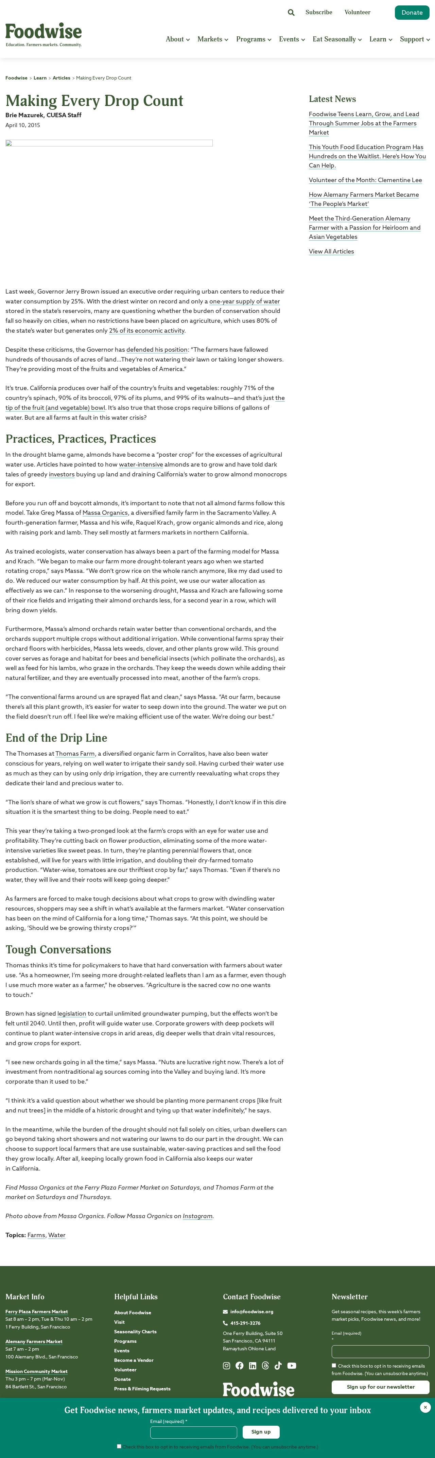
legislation (71, 1014)
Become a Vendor (134, 1360)
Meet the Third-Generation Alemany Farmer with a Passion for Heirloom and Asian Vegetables (365, 228)
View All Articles (331, 252)
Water (57, 1235)
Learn (377, 39)
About (175, 39)
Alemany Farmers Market (34, 1341)
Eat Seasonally (334, 39)
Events (289, 39)
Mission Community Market (36, 1371)
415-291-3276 (245, 1323)
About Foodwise (132, 1313)
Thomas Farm (75, 754)
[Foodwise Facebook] (240, 1367)
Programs (250, 39)
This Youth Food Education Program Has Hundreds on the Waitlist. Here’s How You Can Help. (367, 156)
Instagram (197, 1216)
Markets (209, 39)
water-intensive (141, 465)
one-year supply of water (244, 302)
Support (412, 39)
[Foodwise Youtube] (291, 1367)
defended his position (157, 350)
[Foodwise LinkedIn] (252, 1367)
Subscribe (319, 12)
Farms (36, 1235)
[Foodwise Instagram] (226, 1367)
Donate (412, 13)
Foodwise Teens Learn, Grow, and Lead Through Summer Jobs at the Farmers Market (364, 123)
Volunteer (357, 12)
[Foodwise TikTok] (278, 1367)
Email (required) (346, 1337)
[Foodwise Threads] (265, 1368)
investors (62, 475)
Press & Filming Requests (142, 1389)
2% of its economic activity (146, 331)
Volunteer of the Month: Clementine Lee (365, 180)
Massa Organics (105, 513)
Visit (119, 1322)
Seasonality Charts (135, 1332)
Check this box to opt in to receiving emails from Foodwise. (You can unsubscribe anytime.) (219, 1447)
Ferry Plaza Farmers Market (36, 1312)
